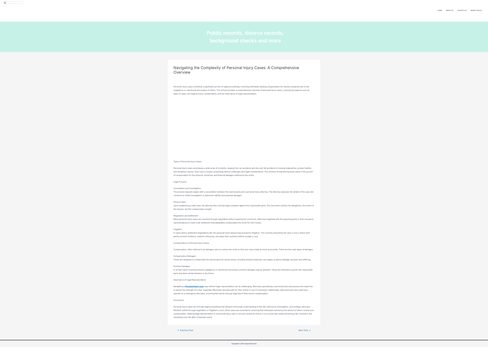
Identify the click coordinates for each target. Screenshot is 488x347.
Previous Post (185, 330)
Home (440, 10)
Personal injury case (194, 286)
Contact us (462, 10)
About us (449, 10)
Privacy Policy (476, 10)
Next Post (305, 330)
